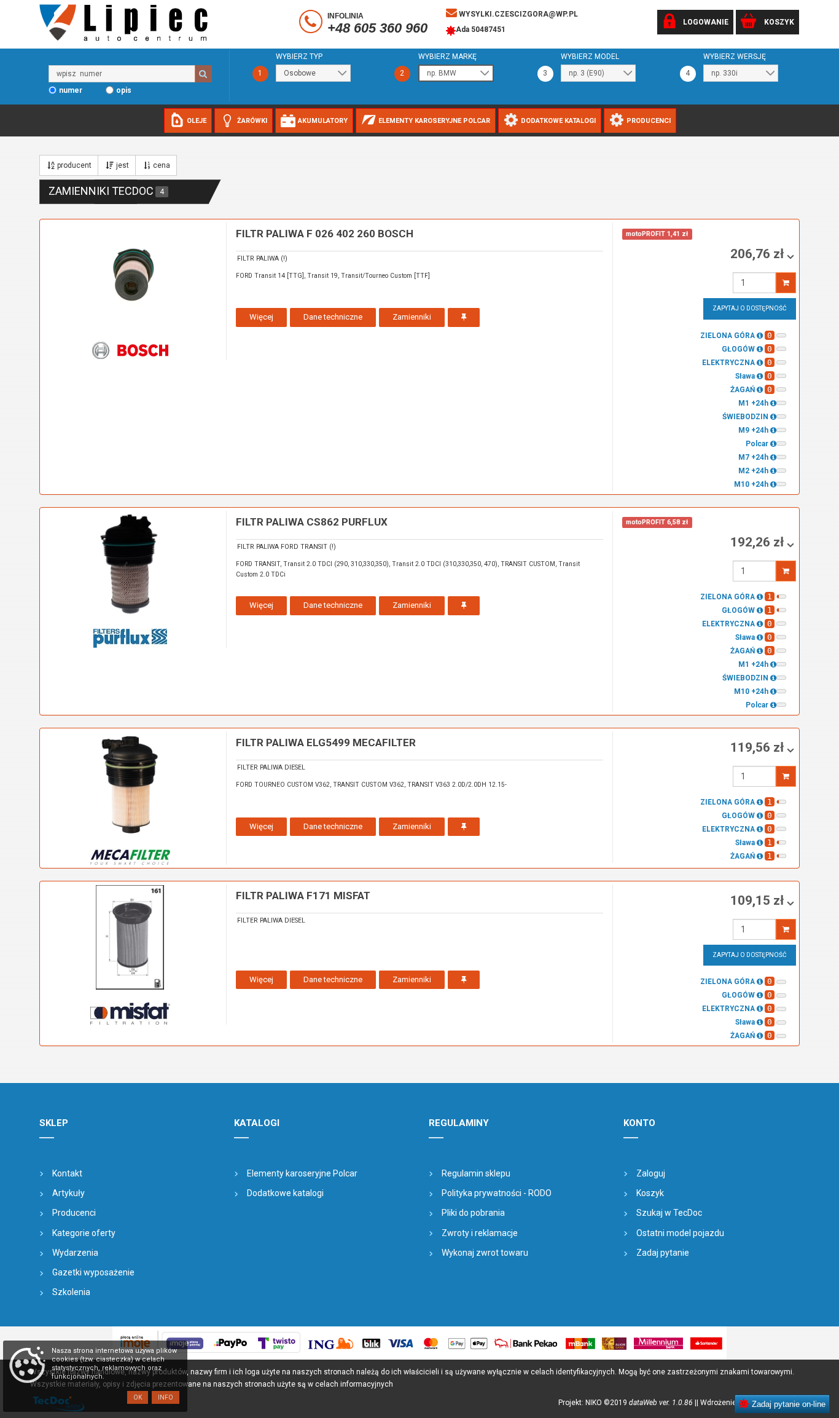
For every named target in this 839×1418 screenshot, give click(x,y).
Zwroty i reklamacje (480, 1233)
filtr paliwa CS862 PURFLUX (312, 522)
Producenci (74, 1213)
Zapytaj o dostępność (749, 308)
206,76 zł (758, 253)
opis (123, 90)
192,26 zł (758, 542)
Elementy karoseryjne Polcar (302, 1173)
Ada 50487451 (480, 29)
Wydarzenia (75, 1253)
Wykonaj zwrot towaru (485, 1253)
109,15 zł (758, 900)
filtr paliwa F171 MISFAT (303, 895)
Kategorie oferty (83, 1233)
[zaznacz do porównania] (464, 317)
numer (70, 90)
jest (122, 165)
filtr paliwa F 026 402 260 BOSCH (324, 233)
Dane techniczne (332, 316)
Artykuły (68, 1193)
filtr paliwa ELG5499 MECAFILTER (326, 742)
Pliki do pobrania (473, 1213)
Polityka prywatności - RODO (497, 1193)
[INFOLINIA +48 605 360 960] (312, 24)
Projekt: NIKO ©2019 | (627, 1402)
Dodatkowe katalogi (285, 1193)
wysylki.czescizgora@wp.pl (517, 14)
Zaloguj (650, 1173)
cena (161, 165)
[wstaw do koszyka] (786, 282)
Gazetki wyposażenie (93, 1272)
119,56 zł (758, 747)
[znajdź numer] (203, 73)
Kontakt (67, 1173)
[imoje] (419, 1343)
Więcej (261, 316)
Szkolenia (71, 1292)
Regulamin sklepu (476, 1173)
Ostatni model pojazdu (680, 1233)
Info (165, 1397)
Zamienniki (411, 316)
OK (137, 1397)
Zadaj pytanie (662, 1253)
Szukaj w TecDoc (669, 1213)
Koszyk (650, 1193)
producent (74, 165)
